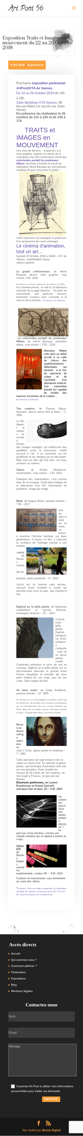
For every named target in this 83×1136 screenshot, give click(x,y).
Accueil (15, 953)
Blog (14, 984)
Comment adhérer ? (24, 965)
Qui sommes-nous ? (24, 959)
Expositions (35, 64)
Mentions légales (22, 991)
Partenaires (18, 972)
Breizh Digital (51, 1130)
